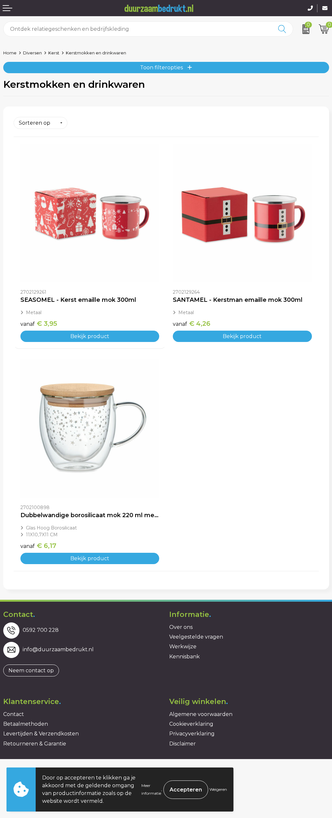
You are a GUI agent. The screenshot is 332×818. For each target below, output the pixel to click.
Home (10, 52)
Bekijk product (89, 336)
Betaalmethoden (25, 724)
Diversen (32, 52)
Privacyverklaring (192, 734)
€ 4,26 (191, 323)
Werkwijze (182, 646)
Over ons (181, 627)
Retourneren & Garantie (34, 744)
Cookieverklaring (191, 724)
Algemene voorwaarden (200, 714)
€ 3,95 (38, 323)
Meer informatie (151, 789)
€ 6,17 (38, 546)
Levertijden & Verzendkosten (41, 734)
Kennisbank (184, 656)
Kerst (53, 52)
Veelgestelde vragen (196, 637)
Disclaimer (182, 744)
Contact (13, 714)
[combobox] (138, 29)
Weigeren (218, 789)
